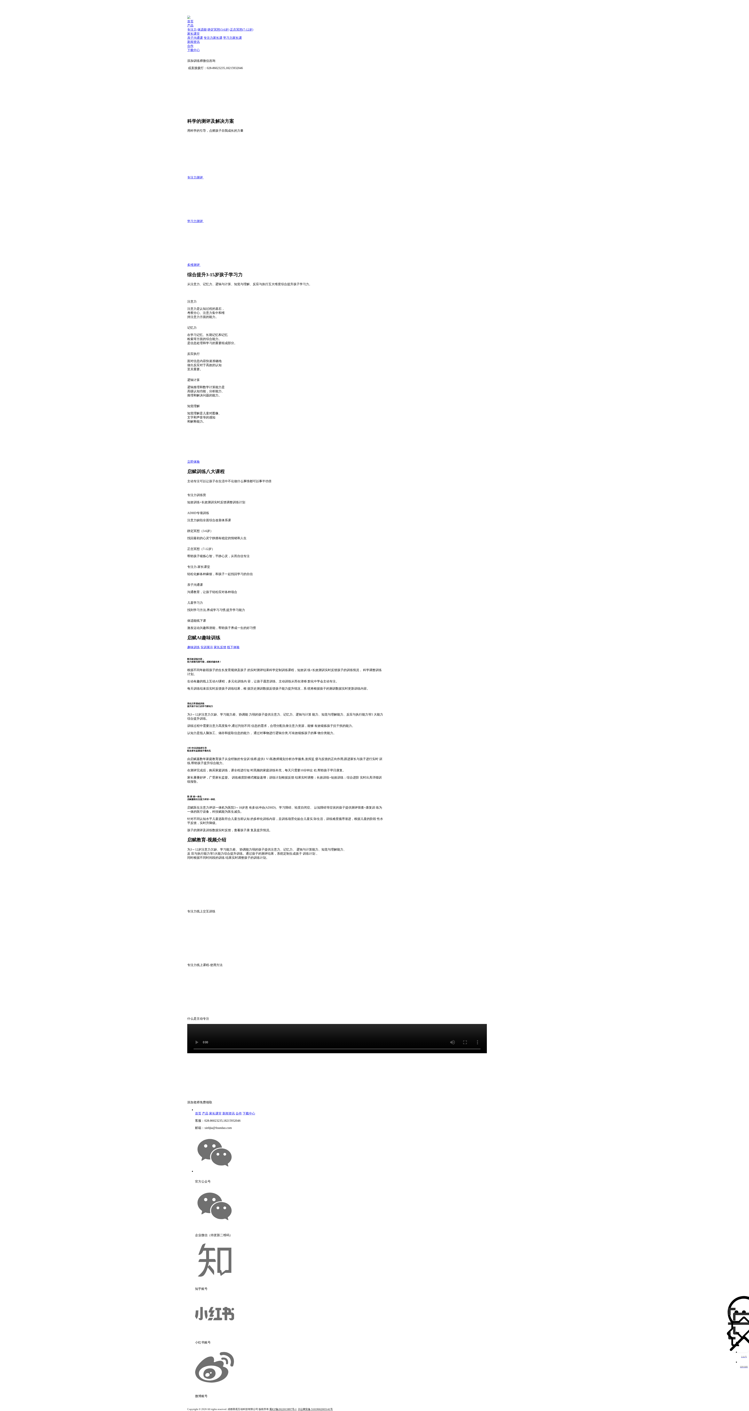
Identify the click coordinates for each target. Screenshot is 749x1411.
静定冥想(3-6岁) (218, 29)
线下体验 (233, 647)
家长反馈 (220, 647)
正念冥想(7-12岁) (241, 29)
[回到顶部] (744, 1347)
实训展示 (207, 647)
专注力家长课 (213, 37)
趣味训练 (193, 647)
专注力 (192, 29)
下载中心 (193, 50)
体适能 (202, 29)
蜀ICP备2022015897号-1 (283, 1409)
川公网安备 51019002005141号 (315, 1409)
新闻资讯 (193, 42)
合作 (190, 46)
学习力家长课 (232, 37)
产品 (190, 25)
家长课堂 (193, 33)
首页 (190, 21)
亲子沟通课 (195, 37)
